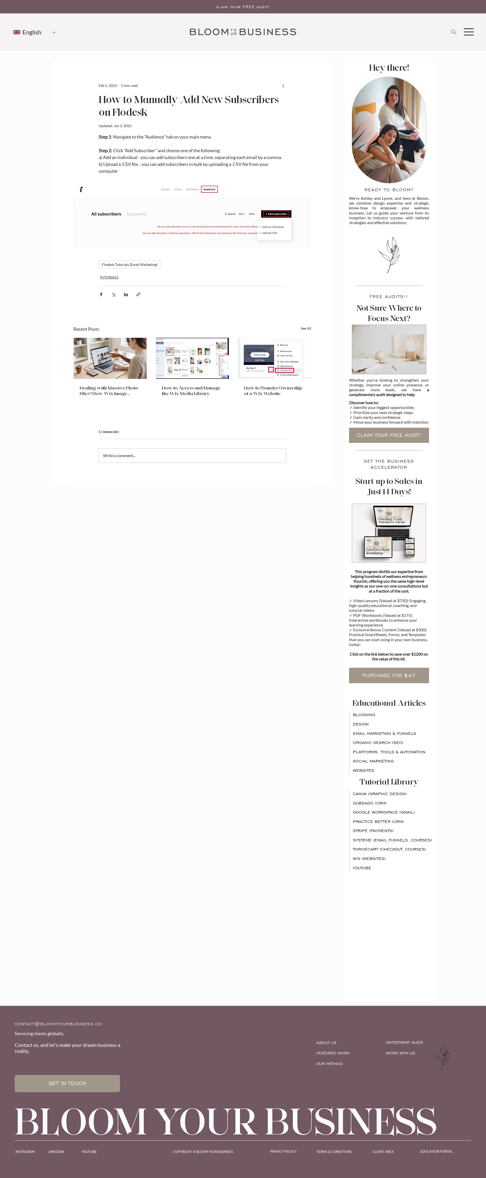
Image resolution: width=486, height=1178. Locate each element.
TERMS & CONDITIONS (334, 1152)
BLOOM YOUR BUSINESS (226, 1121)
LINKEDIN (56, 1152)
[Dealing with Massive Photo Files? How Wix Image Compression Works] (110, 358)
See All (306, 328)
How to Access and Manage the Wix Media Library (191, 390)
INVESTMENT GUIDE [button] (404, 1042)
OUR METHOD (329, 1063)
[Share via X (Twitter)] (113, 294)
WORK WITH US (400, 1053)
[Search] (453, 32)
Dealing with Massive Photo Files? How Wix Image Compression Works (109, 390)
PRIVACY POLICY (283, 1151)
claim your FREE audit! (243, 6)
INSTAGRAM (25, 1152)
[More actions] (283, 86)
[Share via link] (138, 294)
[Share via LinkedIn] (126, 294)
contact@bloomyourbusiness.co (58, 1024)
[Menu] (468, 32)
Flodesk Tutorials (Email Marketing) (129, 264)
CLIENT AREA (383, 1152)
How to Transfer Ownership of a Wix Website (273, 390)
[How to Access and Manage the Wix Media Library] (192, 358)
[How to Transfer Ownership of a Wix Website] (274, 358)
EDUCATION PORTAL (436, 1151)
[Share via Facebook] (101, 294)
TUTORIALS (109, 277)
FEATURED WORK (333, 1053)
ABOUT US (326, 1042)
